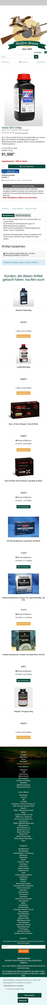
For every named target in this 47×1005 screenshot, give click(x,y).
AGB (23, 772)
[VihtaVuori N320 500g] (23, 296)
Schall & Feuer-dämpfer (23, 898)
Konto (24, 759)
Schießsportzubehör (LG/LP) (23, 909)
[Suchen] (36, 57)
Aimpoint (24, 808)
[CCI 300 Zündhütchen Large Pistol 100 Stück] (23, 527)
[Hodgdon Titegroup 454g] (23, 697)
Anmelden (38, 52)
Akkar (23, 812)
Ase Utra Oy (23, 821)
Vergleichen (5, 208)
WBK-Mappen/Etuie (23, 920)
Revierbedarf (23, 894)
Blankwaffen (23, 857)
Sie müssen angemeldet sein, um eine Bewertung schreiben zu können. (19, 254)
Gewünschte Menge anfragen (24, 186)
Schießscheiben (23, 907)
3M (23, 799)
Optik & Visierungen (23, 888)
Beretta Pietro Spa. (23, 832)
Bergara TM (23, 834)
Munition (23, 881)
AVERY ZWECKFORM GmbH (23, 823)
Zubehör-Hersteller (23, 931)
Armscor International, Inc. (23, 819)
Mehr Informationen (23, 336)
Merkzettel (23, 761)
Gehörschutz (23, 866)
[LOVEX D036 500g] (23, 353)
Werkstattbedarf (23, 922)
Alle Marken (23, 795)
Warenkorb (23, 757)
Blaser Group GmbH (24, 836)
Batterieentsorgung (23, 785)
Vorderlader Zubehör (23, 924)
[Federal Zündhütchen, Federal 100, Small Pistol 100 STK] (23, 641)
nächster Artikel (41, 62)
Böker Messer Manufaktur (23, 838)
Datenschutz (23, 774)
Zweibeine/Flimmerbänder (23, 933)
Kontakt (23, 755)
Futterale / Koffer (23, 862)
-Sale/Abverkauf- (23, 849)
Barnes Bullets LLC (23, 827)
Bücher (23, 860)
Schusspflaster (23, 911)
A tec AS (23, 797)
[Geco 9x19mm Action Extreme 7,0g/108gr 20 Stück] (23, 467)
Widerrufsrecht (23, 776)
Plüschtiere (23, 890)
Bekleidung (23, 855)
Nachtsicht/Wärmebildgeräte (23, 885)
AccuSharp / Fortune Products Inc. (23, 804)
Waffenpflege (23, 916)
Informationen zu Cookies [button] (13, 985)
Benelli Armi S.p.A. (23, 830)
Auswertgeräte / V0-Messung (23, 853)
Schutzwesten (23, 901)
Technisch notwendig (15, 989)
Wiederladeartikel (23, 927)
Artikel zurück (6, 62)
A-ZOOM (23, 801)
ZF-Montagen (23, 929)
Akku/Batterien (23, 851)
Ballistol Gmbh (24, 825)
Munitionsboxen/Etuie (23, 883)
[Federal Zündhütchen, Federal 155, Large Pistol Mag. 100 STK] (23, 584)
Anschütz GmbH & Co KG (23, 814)
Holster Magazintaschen (23, 875)
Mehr (23, 840)
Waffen (23, 903)
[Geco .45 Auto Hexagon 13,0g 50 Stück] (23, 410)
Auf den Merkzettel (17, 208)
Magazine (23, 879)
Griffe (23, 872)
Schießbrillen (23, 905)
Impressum (23, 770)
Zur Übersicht (24, 62)
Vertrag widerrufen (23, 763)
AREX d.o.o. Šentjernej (23, 817)
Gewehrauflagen (23, 868)
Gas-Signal (23, 864)
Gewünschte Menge (23, 215)
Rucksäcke (23, 896)
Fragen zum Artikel (31, 208)
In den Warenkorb (27, 166)
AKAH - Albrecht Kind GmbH (23, 810)
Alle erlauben (29, 995)
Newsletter (23, 783)
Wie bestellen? (23, 778)
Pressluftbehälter (23, 914)
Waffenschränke (23, 918)
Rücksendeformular (23, 787)
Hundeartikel (23, 877)
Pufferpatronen (23, 892)
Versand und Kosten (23, 780)
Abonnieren (24, 951)
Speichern (23, 1000)
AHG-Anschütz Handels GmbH (23, 806)
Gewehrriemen (23, 870)
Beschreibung (8, 215)
